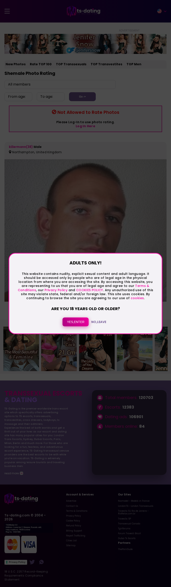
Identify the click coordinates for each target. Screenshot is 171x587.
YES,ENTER (75, 322)
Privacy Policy (55, 290)
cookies (137, 298)
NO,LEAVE (98, 322)
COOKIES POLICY (89, 290)
